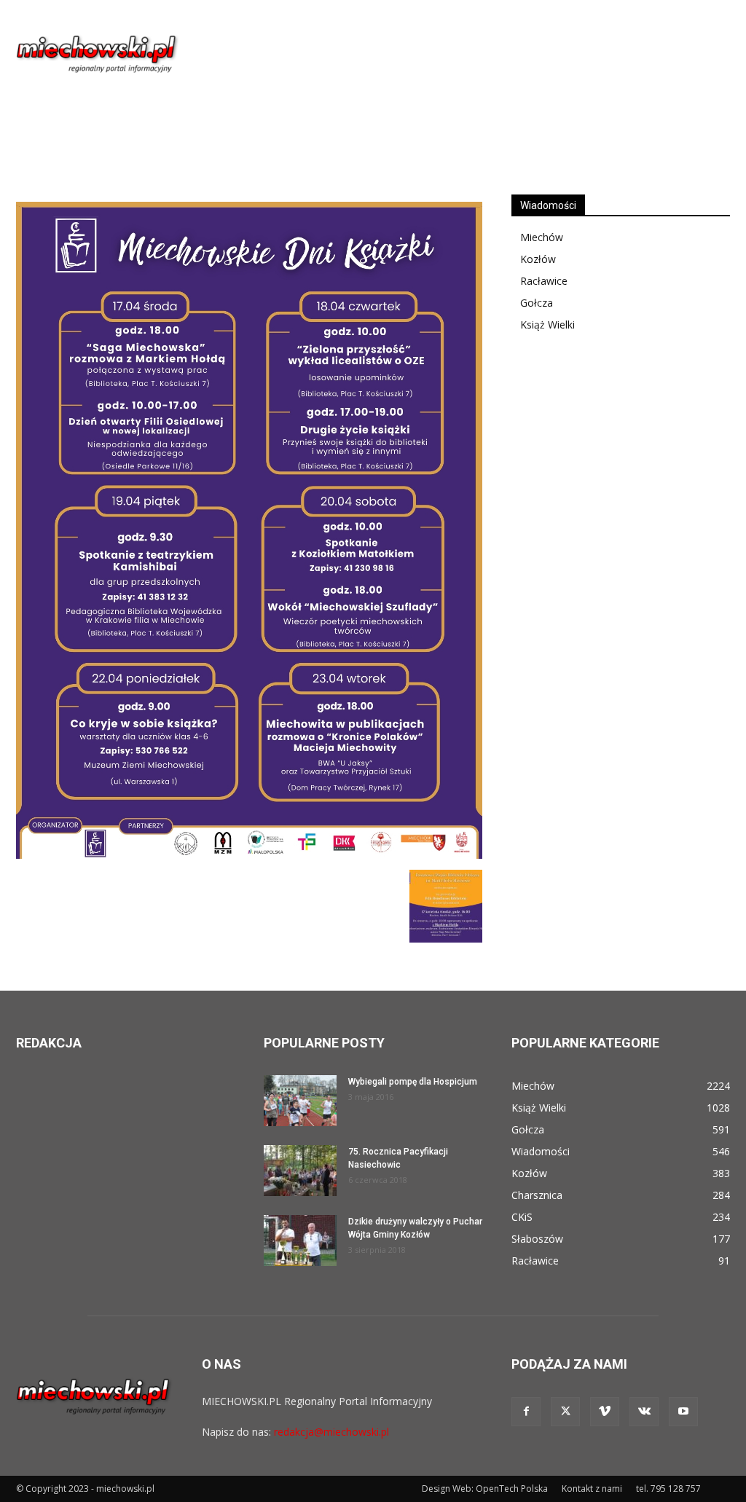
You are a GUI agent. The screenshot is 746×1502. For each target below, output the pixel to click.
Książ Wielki (547, 324)
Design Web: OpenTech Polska (485, 1488)
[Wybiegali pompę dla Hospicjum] (300, 1100)
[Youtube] (683, 1411)
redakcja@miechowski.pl (331, 1432)
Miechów (541, 237)
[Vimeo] (604, 1411)
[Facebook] (526, 1411)
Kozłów (538, 259)
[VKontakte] (644, 1411)
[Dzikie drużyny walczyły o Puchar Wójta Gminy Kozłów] (300, 1240)
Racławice (544, 281)
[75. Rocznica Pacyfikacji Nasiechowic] (300, 1170)
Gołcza (536, 303)
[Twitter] (565, 1411)
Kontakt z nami (592, 1488)
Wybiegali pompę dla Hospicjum (412, 1082)
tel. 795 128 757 (668, 1488)
